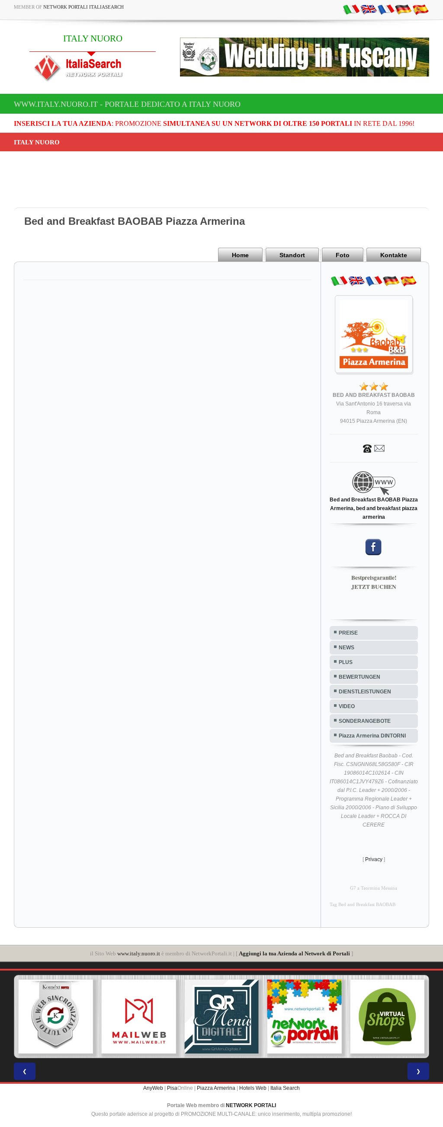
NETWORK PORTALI (251, 1105)
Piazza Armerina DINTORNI (372, 736)
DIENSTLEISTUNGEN (365, 692)
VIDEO (347, 706)
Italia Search (285, 1088)
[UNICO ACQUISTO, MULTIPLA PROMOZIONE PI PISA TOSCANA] (304, 1017)
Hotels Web (252, 1088)
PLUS (346, 662)
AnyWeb (153, 1088)
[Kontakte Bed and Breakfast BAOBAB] (374, 448)
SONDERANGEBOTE (365, 721)
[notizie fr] (386, 9)
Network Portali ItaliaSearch (83, 7)
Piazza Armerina (216, 1088)
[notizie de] (403, 9)
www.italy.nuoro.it (138, 953)
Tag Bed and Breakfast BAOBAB (362, 904)
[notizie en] (368, 9)
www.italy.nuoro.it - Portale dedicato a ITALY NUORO (127, 104)
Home (240, 255)
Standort (292, 255)
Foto (343, 255)
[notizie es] (420, 9)
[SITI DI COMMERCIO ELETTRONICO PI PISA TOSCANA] (387, 1017)
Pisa (172, 1088)
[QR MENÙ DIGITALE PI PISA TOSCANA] (221, 1017)
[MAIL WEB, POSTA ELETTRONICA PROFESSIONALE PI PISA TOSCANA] (139, 1017)
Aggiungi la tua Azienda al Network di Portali (294, 953)
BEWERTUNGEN (359, 677)
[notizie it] (351, 9)
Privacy (373, 859)
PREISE (348, 633)
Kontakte (393, 255)
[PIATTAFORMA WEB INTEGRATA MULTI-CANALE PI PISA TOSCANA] (56, 1017)
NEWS (346, 648)
